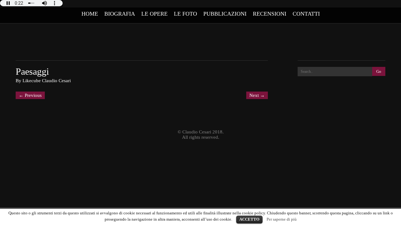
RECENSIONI (269, 14)
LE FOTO (185, 14)
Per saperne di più (282, 219)
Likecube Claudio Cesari (47, 80)
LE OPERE (154, 14)
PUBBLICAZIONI (225, 14)
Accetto (249, 219)
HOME (89, 14)
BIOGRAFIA (119, 14)
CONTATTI (306, 14)
